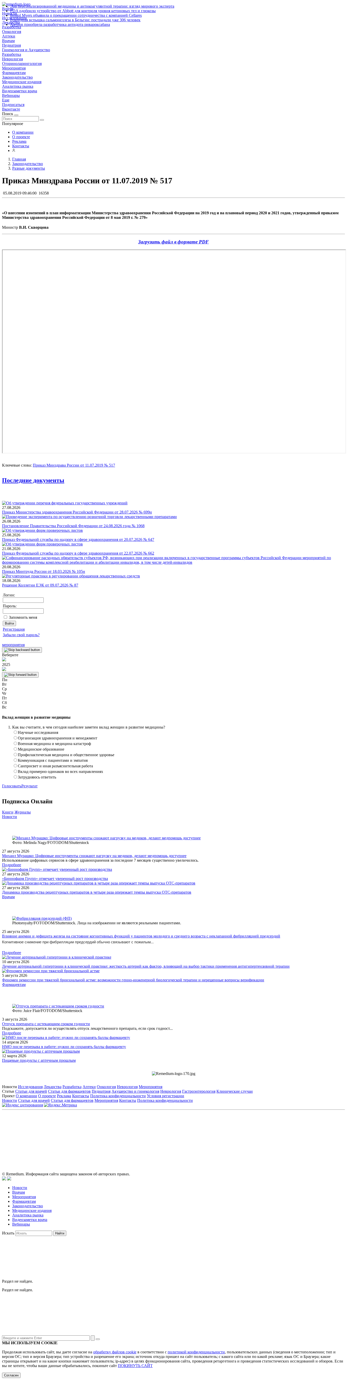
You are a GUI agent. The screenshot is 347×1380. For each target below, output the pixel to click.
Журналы (22, 812)
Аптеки (8, 36)
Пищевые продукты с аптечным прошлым (39, 1060)
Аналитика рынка (17, 86)
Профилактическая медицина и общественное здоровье (66, 755)
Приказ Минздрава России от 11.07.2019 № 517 (74, 465)
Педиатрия (11, 45)
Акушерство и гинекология (135, 1091)
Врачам (8, 41)
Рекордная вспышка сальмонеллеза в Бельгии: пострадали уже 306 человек (75, 20)
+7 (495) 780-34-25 (163, 1135)
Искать (8, 1233)
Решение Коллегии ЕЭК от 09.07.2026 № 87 (40, 585)
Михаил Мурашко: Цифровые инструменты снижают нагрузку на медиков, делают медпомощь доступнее (94, 856)
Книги (7, 812)
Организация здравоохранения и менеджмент (57, 738)
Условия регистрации (165, 1096)
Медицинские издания (21, 82)
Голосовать (11, 786)
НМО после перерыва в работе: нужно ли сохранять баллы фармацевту (64, 1047)
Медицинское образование (41, 749)
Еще (5, 100)
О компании (23, 132)
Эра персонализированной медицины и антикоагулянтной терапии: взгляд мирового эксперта (92, 6)
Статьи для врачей (31, 1091)
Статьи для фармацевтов (69, 1091)
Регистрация (14, 629)
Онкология (11, 31)
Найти (59, 1233)
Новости (9, 817)
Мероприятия (14, 68)
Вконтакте (11, 109)
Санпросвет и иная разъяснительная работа (55, 766)
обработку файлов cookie (114, 1352)
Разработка (11, 54)
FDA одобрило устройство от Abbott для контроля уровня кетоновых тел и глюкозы (83, 11)
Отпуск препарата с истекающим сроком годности (46, 1024)
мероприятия (13, 645)
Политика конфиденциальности (118, 1096)
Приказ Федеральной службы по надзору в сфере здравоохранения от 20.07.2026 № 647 (78, 539)
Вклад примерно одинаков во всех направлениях (60, 771)
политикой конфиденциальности (196, 1352)
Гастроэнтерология (198, 1091)
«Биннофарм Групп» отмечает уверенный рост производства (55, 878)
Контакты (20, 146)
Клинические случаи (234, 1091)
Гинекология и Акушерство (26, 50)
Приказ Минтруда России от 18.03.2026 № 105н (43, 571)
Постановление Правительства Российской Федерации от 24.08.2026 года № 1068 (73, 526)
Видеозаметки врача (19, 91)
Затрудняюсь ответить (37, 777)
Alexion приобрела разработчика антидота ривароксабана (60, 24)
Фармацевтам (14, 72)
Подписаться (13, 104)
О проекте (21, 137)
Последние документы (33, 480)
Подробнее (11, 865)
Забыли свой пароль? (21, 635)
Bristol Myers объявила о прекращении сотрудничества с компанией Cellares (76, 15)
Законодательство (17, 77)
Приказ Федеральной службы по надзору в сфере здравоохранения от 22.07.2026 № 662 (78, 553)
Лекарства (52, 1087)
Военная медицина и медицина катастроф (54, 743)
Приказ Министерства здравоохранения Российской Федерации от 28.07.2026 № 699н (77, 512)
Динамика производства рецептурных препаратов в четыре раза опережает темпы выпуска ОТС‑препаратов (96, 892)
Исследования (30, 1087)
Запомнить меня (23, 617)
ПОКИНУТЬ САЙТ (135, 1366)
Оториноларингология (22, 63)
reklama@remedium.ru (229, 1135)
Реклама (19, 141)
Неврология (12, 59)
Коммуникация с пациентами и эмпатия (53, 760)
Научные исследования (38, 732)
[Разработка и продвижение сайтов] (4, 1179)
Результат (29, 786)
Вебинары (11, 95)
